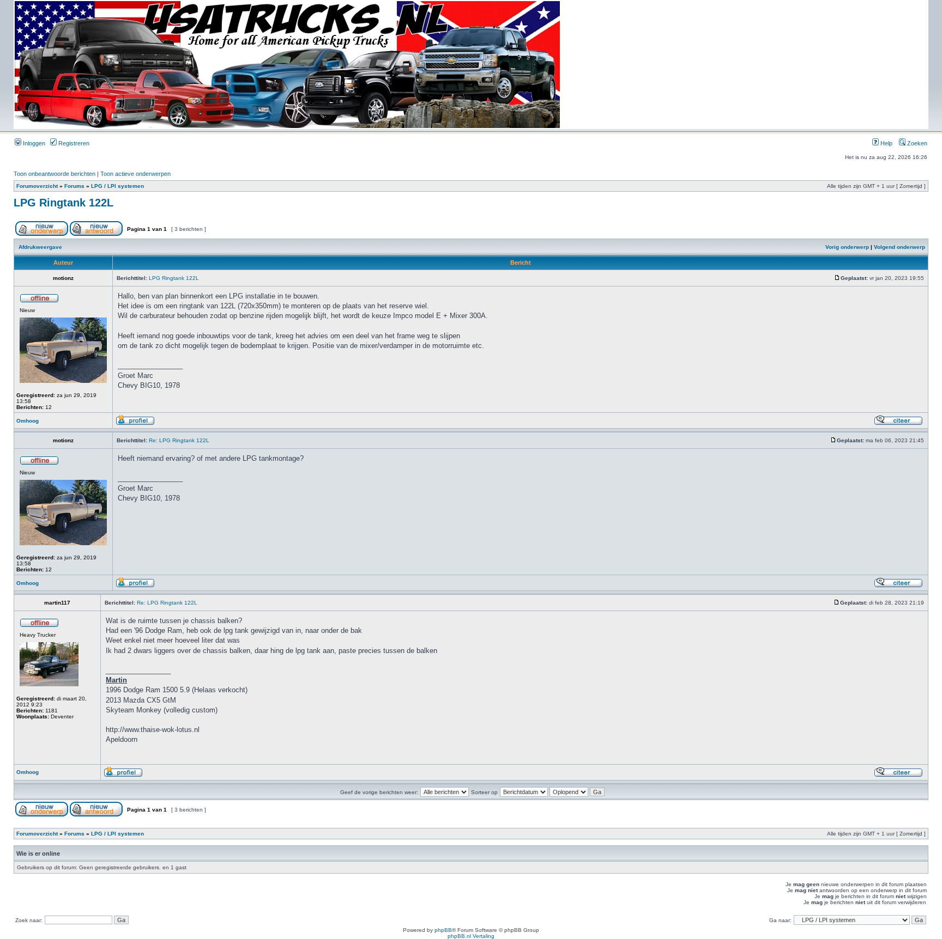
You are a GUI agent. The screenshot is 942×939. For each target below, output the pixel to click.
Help (885, 143)
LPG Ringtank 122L (63, 203)
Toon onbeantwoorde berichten (54, 173)
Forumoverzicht (37, 186)
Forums (74, 186)
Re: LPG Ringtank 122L (179, 440)
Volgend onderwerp (899, 247)
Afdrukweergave (40, 247)
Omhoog (27, 421)
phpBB (443, 930)
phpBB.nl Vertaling (471, 936)
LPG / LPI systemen (117, 186)
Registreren (73, 143)
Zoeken (916, 143)
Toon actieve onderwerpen (135, 173)
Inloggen (33, 143)
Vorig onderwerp (847, 247)
